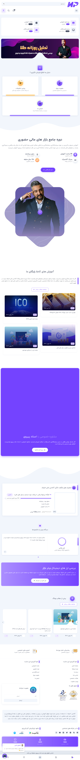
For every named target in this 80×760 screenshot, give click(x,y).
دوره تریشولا (75, 669)
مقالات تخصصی (74, 678)
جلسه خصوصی (35, 666)
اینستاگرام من (35, 672)
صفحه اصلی (75, 666)
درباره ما (76, 672)
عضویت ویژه (36, 675)
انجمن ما (37, 678)
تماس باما (75, 675)
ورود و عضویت (74, 681)
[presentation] (77, 622)
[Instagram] (56, 732)
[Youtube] (59, 732)
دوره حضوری (36, 669)
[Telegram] (70, 732)
